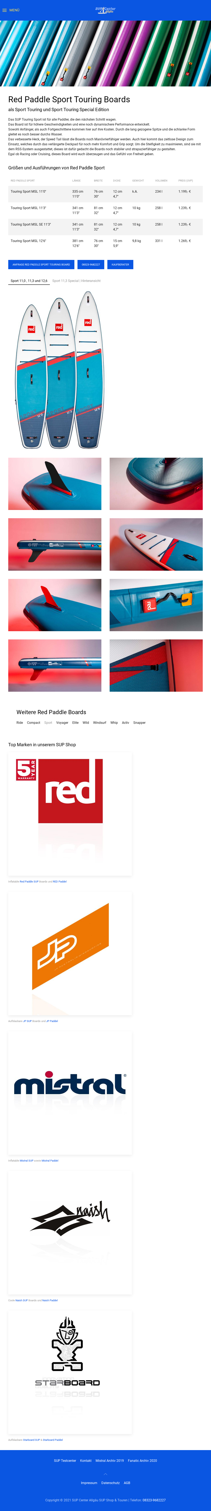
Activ (125, 723)
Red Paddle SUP (29, 881)
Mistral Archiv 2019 (110, 1461)
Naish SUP (21, 1300)
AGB (127, 1483)
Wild (86, 723)
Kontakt (85, 1461)
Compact (33, 723)
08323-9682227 (91, 264)
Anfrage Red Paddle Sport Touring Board (41, 264)
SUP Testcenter (65, 1461)
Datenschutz (110, 1483)
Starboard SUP (31, 1439)
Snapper (139, 723)
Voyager (62, 723)
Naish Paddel (50, 1300)
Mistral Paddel (50, 1160)
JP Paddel (52, 1021)
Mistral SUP (26, 1160)
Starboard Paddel (53, 1439)
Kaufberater (120, 264)
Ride (19, 723)
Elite (75, 723)
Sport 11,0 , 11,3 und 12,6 (29, 281)
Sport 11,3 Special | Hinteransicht (76, 281)
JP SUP (27, 1021)
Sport (48, 723)
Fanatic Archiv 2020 (142, 1461)
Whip (114, 723)
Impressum (89, 1483)
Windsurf (99, 723)
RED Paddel (60, 881)
